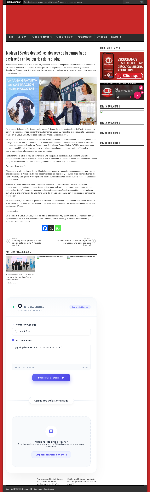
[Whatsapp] (58, 228)
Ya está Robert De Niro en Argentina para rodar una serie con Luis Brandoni (74, 242)
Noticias (22, 37)
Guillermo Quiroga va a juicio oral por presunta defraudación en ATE (81, 481)
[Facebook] (45, 228)
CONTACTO (116, 37)
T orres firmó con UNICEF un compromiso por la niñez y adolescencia (20, 277)
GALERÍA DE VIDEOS (64, 37)
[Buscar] (142, 2)
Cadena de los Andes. (44, 489)
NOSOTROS (102, 37)
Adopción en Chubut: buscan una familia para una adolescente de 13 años (50, 481)
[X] (51, 228)
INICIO (10, 37)
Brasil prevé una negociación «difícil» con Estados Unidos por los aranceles (54, 2)
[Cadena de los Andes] (47, 26)
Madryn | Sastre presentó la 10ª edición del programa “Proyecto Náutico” (26, 242)
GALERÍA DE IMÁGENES (42, 37)
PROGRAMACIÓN (84, 37)
